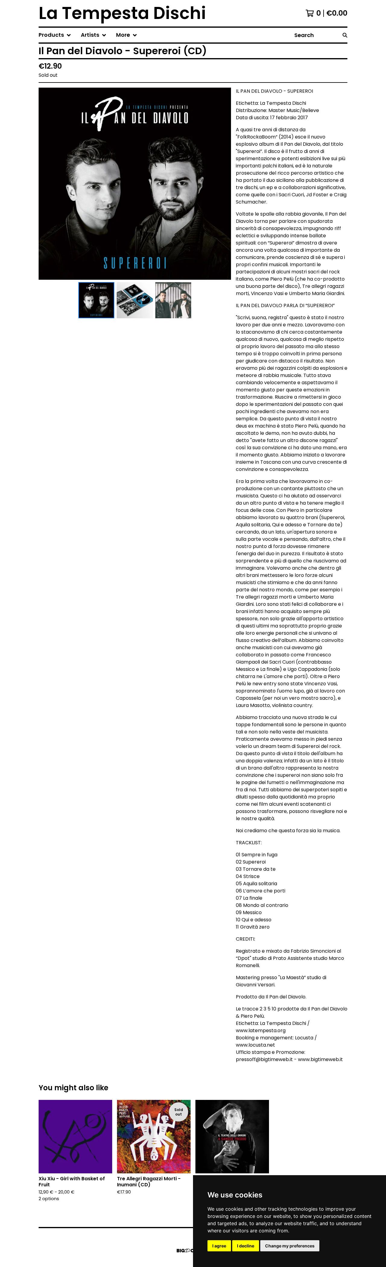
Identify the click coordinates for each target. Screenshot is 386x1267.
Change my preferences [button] (290, 1245)
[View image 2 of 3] (135, 300)
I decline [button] (245, 1245)
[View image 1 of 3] (96, 300)
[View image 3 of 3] (173, 300)
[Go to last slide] (47, 183)
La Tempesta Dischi (122, 13)
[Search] (345, 35)
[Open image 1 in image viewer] (135, 184)
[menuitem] (55, 35)
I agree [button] (219, 1245)
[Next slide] (222, 183)
